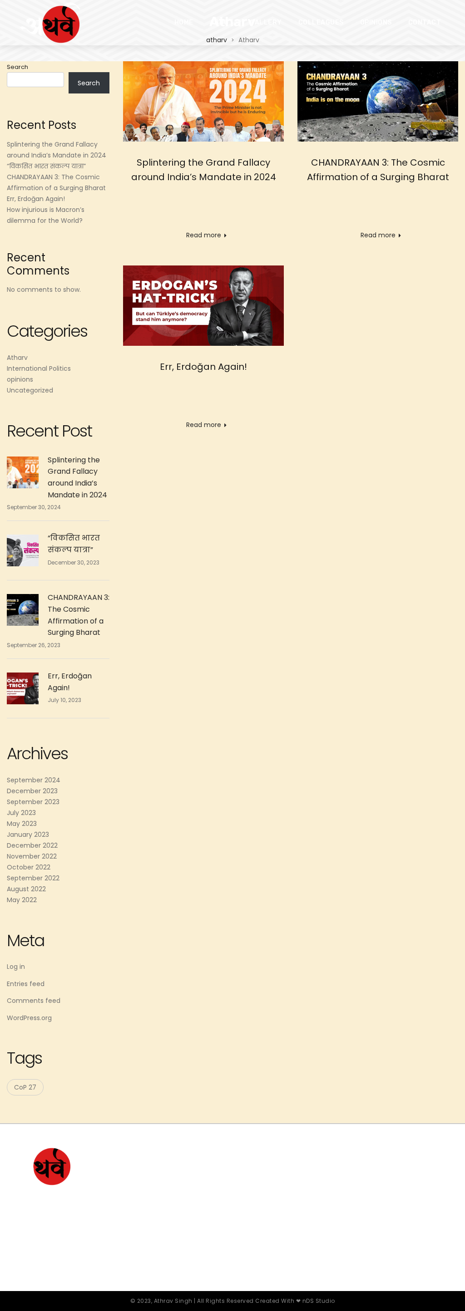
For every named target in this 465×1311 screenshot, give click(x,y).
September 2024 (33, 780)
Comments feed (33, 1000)
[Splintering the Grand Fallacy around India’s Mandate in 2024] (203, 101)
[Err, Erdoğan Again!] (203, 305)
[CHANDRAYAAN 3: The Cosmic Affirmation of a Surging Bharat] (377, 101)
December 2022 (32, 845)
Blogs (209, 1209)
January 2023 (28, 834)
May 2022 (22, 899)
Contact (424, 22)
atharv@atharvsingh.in (355, 1186)
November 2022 (32, 856)
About (222, 22)
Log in (16, 966)
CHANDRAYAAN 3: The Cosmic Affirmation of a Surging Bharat (78, 615)
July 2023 (21, 812)
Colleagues (321, 22)
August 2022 (26, 889)
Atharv (17, 357)
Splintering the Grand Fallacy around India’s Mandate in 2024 (77, 477)
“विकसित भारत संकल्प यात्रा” (46, 166)
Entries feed (26, 983)
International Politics (39, 368)
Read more (203, 235)
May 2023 (22, 823)
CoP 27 (25, 1087)
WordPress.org (29, 1017)
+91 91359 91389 (343, 1204)
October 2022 (28, 867)
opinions (20, 379)
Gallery (266, 22)
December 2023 (32, 790)
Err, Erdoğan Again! (203, 366)
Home (183, 22)
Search (17, 67)
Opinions (376, 22)
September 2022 (33, 878)
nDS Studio (318, 1301)
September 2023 (33, 801)
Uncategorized (30, 390)
